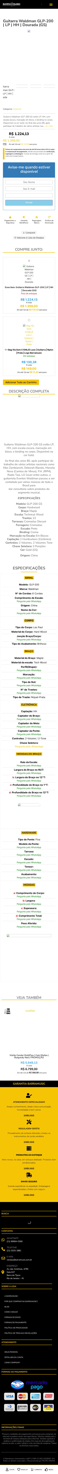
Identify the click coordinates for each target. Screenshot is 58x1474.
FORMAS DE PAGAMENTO (15, 1322)
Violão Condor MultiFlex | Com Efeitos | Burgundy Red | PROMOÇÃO (29, 1056)
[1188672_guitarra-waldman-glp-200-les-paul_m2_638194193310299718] (29, 31)
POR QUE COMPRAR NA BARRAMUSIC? (21, 1301)
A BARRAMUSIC (11, 1296)
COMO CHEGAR (11, 1312)
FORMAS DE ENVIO (12, 1317)
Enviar (29, 202)
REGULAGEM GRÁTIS (29, 1128)
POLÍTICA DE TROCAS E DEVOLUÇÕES (20, 1333)
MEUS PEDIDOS (11, 1352)
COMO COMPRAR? (12, 1362)
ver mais (49, 126)
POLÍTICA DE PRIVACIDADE (16, 1328)
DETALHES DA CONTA (13, 1357)
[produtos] (29, 1095)
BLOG (6, 1307)
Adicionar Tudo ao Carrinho (21, 382)
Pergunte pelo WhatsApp (29, 601)
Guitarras (17, 109)
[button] (51, 4)
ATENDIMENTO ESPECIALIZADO (29, 1102)
